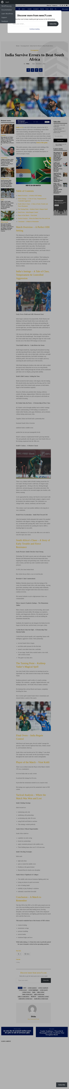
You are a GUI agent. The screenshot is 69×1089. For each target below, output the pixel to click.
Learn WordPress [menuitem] (7, 14)
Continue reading (34, 29)
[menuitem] (2, 2)
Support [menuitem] (4, 17)
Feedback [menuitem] (4, 21)
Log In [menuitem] (7, 2)
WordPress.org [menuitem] (6, 6)
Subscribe (53, 24)
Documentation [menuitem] (6, 10)
